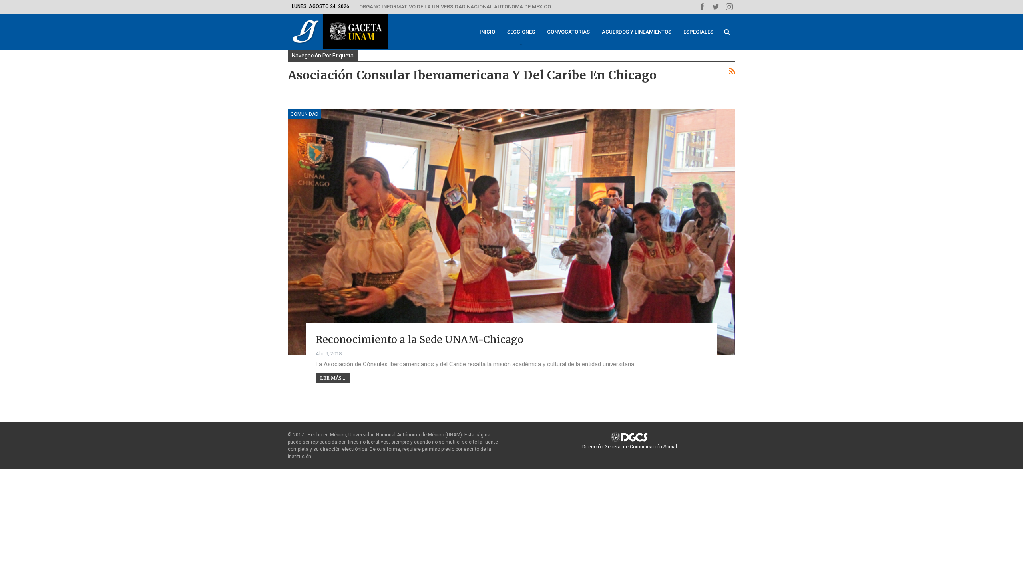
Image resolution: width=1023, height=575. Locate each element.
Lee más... (332, 378)
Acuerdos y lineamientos (636, 32)
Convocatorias (568, 32)
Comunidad (304, 114)
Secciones (521, 32)
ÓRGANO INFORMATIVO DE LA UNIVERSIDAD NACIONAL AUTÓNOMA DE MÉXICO (455, 7)
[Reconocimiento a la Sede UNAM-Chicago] (511, 232)
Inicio (487, 32)
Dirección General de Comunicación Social (629, 447)
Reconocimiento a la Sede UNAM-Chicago (419, 339)
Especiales (698, 32)
